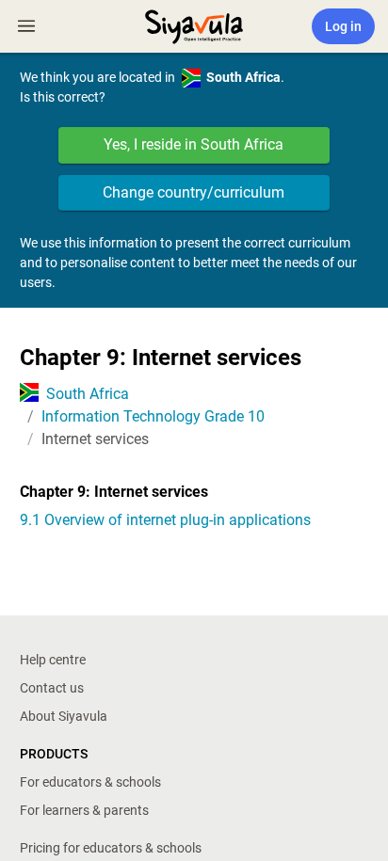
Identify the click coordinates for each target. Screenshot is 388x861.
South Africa (87, 394)
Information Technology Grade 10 (153, 416)
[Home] (194, 24)
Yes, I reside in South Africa (193, 144)
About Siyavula (63, 716)
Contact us (52, 687)
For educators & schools (90, 781)
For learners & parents (84, 810)
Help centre (53, 659)
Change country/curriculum (193, 192)
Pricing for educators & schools (111, 847)
